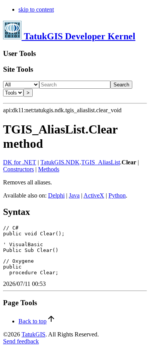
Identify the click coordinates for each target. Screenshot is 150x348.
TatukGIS (33, 334)
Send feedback (21, 341)
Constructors (18, 169)
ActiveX (93, 195)
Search (121, 85)
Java (74, 195)
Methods (48, 169)
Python (117, 195)
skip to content (36, 9)
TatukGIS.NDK (60, 162)
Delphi (56, 195)
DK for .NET (19, 162)
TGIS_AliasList (100, 162)
